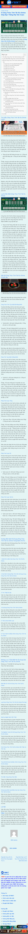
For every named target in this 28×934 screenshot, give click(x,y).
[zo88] (14, 931)
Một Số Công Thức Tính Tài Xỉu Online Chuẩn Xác (13, 61)
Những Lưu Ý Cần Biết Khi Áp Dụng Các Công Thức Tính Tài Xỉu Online (13, 89)
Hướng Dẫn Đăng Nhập (9, 921)
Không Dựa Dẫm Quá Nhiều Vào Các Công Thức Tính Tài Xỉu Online (14, 111)
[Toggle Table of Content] (23, 55)
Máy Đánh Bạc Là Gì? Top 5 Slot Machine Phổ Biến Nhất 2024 (21, 858)
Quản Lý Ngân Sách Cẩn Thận (11, 98)
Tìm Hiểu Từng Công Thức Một (11, 109)
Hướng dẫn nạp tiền (8, 913)
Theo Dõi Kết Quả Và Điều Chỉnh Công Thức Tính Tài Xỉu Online (14, 107)
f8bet (2, 813)
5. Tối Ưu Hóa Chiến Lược (10, 84)
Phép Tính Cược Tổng (10, 66)
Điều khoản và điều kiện (9, 900)
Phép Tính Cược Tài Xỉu (10, 70)
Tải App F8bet (7, 924)
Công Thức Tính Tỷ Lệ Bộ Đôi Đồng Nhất (13, 63)
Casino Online (4, 10)
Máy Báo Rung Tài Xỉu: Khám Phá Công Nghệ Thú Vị (6, 858)
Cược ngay (22, 927)
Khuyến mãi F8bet (8, 911)
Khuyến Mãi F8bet (8, 903)
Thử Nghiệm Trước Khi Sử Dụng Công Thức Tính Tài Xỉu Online (14, 100)
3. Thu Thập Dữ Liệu (9, 81)
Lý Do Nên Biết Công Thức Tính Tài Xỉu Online (13, 58)
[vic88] (14, 927)
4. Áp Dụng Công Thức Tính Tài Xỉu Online (14, 82)
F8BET (3, 876)
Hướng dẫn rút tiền (8, 916)
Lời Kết (4, 114)
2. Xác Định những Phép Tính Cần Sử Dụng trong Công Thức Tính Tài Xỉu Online (14, 78)
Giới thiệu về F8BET (8, 895)
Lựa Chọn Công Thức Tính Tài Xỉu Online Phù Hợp (15, 96)
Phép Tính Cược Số (9, 68)
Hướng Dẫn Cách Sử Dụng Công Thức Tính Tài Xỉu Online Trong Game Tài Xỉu (14, 72)
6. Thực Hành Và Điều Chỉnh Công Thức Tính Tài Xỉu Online (15, 86)
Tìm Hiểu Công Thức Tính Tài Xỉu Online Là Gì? (13, 57)
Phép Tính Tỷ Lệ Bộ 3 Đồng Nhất (12, 65)
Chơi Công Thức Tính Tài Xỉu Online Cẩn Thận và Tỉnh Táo (15, 104)
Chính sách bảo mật (8, 898)
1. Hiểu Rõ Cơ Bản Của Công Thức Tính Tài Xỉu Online (14, 75)
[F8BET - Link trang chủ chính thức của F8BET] (14, 2)
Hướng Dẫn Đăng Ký (8, 918)
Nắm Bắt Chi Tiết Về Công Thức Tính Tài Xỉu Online (14, 93)
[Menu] (2, 2)
